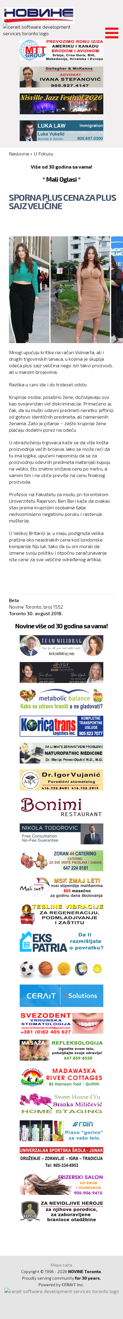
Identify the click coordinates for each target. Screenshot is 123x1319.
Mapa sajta (61, 1264)
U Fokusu (43, 153)
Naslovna (19, 153)
